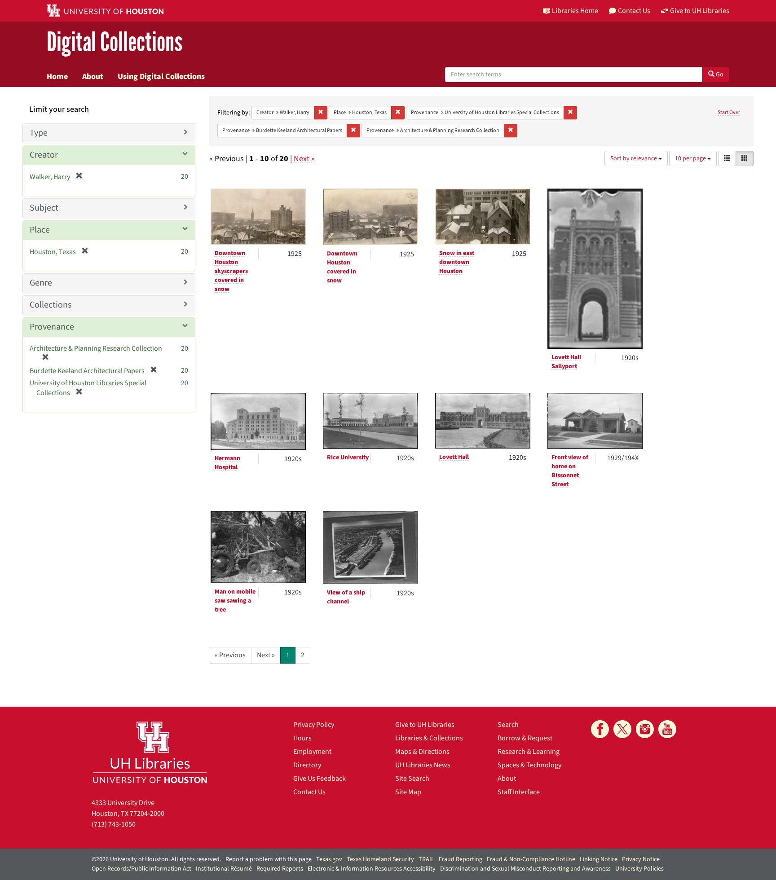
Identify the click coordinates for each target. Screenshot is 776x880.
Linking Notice (598, 859)
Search (508, 725)
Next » (304, 158)
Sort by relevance (634, 158)
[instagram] (645, 729)
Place (40, 230)
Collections (50, 305)
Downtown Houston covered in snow (342, 267)
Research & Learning (529, 752)
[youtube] (667, 729)
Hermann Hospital (227, 463)
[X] (622, 729)
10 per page (691, 158)
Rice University (348, 457)
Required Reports (279, 868)
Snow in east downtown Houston (456, 262)
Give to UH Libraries (424, 725)
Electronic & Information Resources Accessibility (372, 868)
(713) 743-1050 (114, 824)
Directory (307, 765)
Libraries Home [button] (575, 11)
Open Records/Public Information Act (141, 868)
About (92, 76)
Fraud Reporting (460, 859)
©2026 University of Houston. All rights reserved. (156, 859)
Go (718, 74)
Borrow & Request (525, 738)
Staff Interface (519, 792)
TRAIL (426, 859)
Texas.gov (329, 859)
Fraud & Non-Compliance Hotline (531, 859)
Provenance (52, 327)
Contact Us (309, 792)
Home (57, 76)
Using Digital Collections (161, 76)
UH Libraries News (422, 765)
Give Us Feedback (319, 778)
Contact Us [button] (634, 11)
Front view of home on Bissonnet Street (569, 471)
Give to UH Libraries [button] (699, 11)
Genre (41, 283)
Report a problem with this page (268, 859)
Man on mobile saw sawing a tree (235, 600)
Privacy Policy (313, 725)
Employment (312, 752)
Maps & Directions (422, 752)
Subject (44, 208)
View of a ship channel (346, 597)
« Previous (230, 655)
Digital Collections (114, 42)
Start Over (729, 112)
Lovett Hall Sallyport (566, 362)
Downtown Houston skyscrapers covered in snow (231, 271)
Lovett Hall (454, 457)
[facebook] (600, 729)
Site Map (408, 792)
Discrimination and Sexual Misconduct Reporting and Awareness (525, 868)
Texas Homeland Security (380, 859)
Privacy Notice (641, 859)
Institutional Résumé (224, 868)
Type (39, 133)
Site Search (412, 778)
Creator (44, 155)
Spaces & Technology (529, 765)
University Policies (639, 868)
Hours (302, 738)
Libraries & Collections (429, 738)
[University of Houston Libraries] (150, 752)
